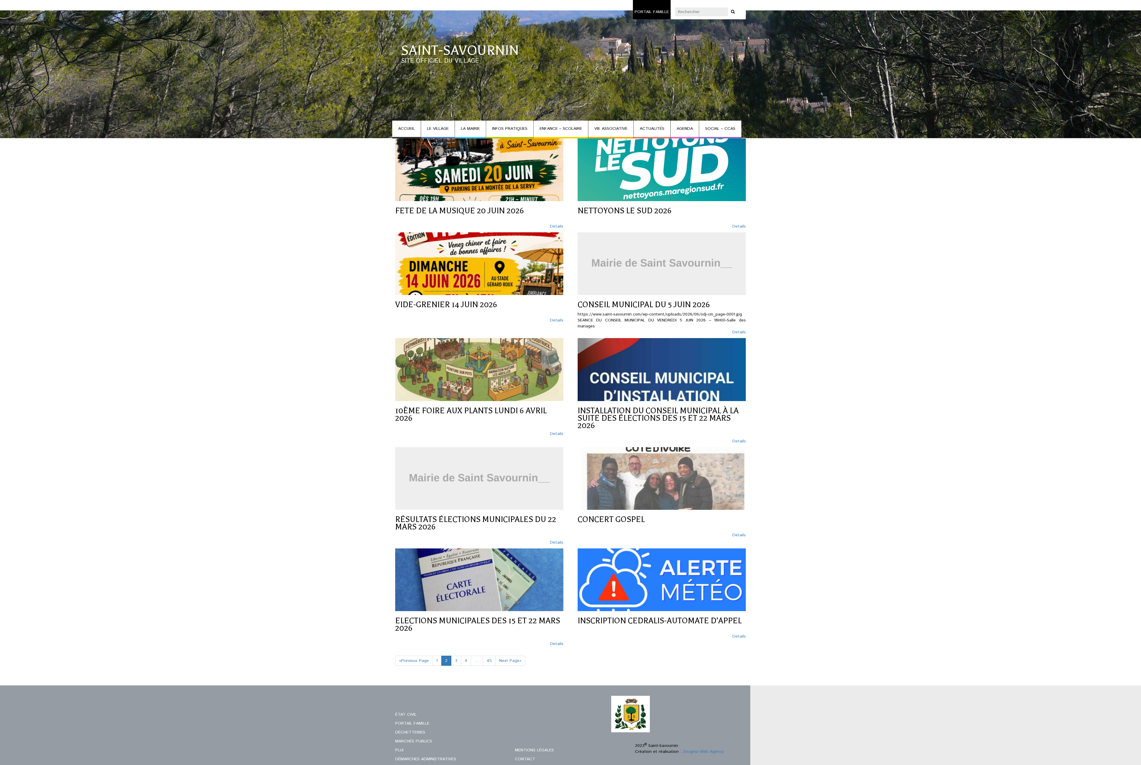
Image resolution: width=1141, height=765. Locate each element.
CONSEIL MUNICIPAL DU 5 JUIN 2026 (644, 304)
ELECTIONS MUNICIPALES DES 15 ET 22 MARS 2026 (477, 624)
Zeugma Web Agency (703, 752)
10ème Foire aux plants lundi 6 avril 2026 (471, 414)
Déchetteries (410, 732)
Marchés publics (413, 741)
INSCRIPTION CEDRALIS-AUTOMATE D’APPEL (660, 620)
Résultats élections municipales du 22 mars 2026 (475, 523)
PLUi (399, 750)
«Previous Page (414, 661)
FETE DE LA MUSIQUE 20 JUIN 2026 (459, 210)
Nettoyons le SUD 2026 (625, 210)
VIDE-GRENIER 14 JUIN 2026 (446, 304)
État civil (406, 714)
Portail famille (652, 12)
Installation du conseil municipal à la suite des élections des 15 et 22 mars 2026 (658, 418)
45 (489, 661)
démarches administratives (425, 759)
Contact (525, 759)
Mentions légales (534, 750)
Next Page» (510, 661)
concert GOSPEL (611, 519)
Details (556, 226)
